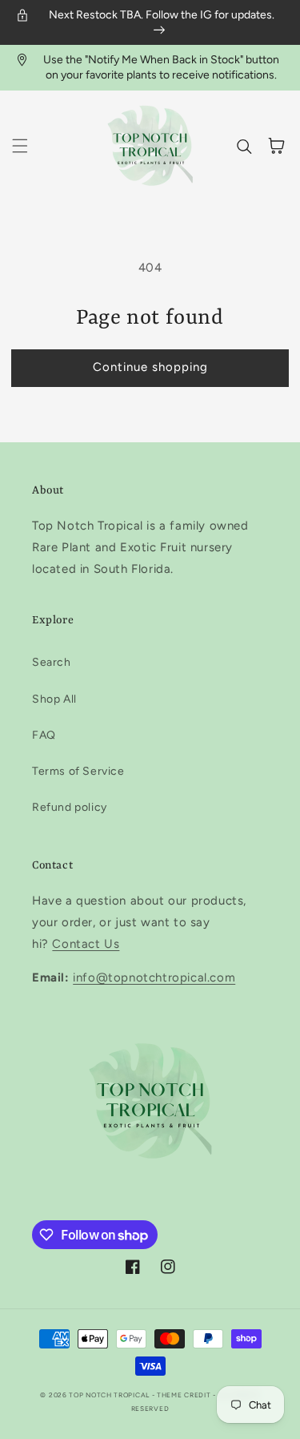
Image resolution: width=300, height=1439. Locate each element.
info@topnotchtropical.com (154, 977)
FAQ (44, 735)
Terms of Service (78, 771)
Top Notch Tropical (110, 1395)
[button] (20, 145)
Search (51, 662)
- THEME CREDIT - (185, 1395)
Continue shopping (150, 367)
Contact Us (85, 944)
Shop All (54, 699)
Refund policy (69, 807)
